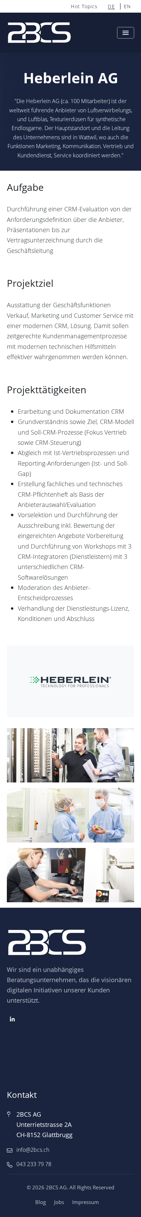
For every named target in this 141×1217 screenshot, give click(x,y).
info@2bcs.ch (32, 1150)
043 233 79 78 (33, 1164)
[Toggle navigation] (125, 33)
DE (111, 6)
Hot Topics (84, 6)
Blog (40, 1202)
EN (127, 6)
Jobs (59, 1202)
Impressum (85, 1202)
